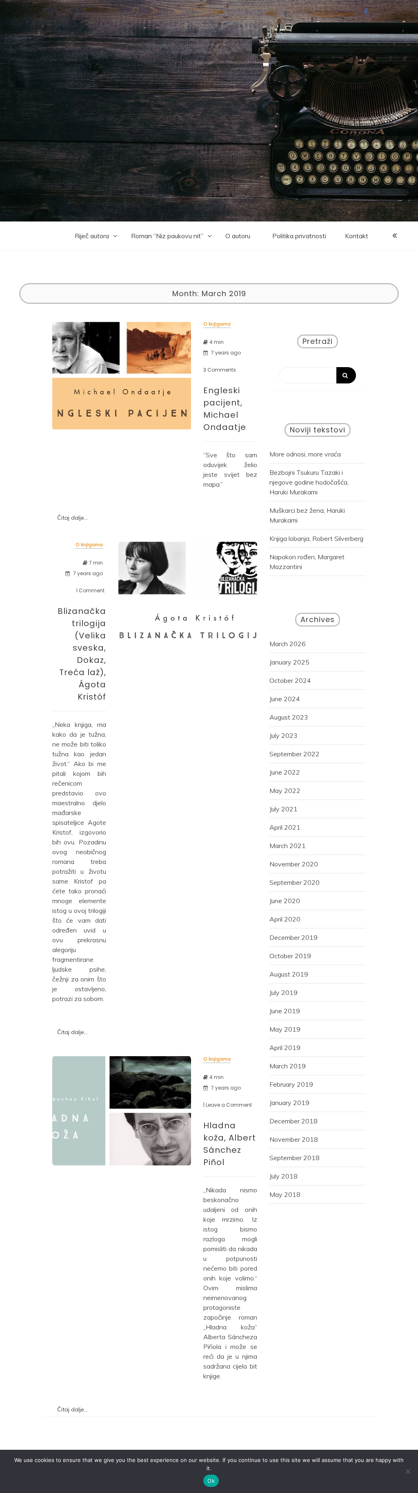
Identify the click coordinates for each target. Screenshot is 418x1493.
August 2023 (288, 717)
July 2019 (283, 992)
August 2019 (288, 974)
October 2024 (290, 680)
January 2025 (289, 662)
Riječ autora (92, 236)
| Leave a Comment (227, 1105)
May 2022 (284, 790)
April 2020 (284, 919)
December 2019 (293, 937)
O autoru (237, 236)
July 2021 (283, 809)
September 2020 (294, 882)
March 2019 (287, 1066)
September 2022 (294, 754)
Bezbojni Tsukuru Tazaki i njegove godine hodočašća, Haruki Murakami (309, 482)
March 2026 (287, 644)
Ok (211, 1480)
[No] (408, 1471)
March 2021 (287, 846)
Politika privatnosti (299, 236)
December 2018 (293, 1121)
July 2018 (283, 1176)
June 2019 (284, 1011)
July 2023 (283, 735)
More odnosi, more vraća (305, 454)
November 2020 (293, 864)
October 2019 (290, 956)
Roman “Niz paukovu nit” (167, 236)
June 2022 (284, 772)
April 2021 (284, 827)
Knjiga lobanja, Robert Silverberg (316, 538)
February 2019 (291, 1084)
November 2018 (293, 1139)
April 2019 (284, 1047)
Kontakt (356, 236)
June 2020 (284, 901)
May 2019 (284, 1029)
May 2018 (284, 1194)
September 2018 (294, 1158)
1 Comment (90, 590)
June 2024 (284, 699)
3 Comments (219, 370)
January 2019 (289, 1103)
